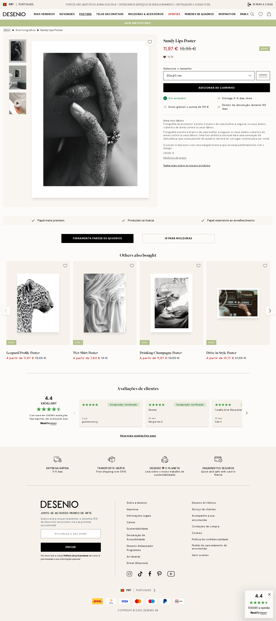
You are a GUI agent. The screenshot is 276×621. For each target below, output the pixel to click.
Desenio (148, 610)
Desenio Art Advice (204, 502)
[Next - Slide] (269, 310)
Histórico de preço (174, 157)
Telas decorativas (110, 14)
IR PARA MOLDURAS (178, 238)
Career (131, 522)
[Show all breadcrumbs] (7, 30)
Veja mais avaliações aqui (138, 435)
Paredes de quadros (199, 14)
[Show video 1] (17, 103)
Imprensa (132, 509)
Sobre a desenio (137, 502)
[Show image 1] (17, 51)
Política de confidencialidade (210, 539)
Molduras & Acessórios (146, 14)
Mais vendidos (44, 14)
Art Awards (133, 556)
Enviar (71, 547)
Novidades (67, 14)
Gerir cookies (200, 555)
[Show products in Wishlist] (260, 14)
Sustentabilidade (137, 528)
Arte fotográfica (26, 30)
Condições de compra (205, 526)
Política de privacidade (75, 555)
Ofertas (174, 14)
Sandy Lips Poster (51, 30)
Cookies (197, 533)
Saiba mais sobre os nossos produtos (186, 165)
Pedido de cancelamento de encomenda (209, 547)
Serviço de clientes (204, 509)
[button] (263, 75)
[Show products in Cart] (269, 14)
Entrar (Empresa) (137, 563)
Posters (85, 14)
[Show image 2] (17, 77)
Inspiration (227, 14)
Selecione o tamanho (177, 68)
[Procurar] (252, 14)
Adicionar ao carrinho (216, 87)
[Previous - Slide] (6, 310)
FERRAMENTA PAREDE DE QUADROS (97, 238)
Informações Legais (139, 515)
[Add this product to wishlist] (149, 41)
